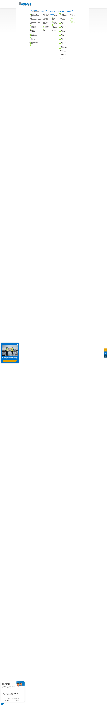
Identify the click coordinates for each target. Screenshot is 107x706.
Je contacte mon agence (9, 360)
